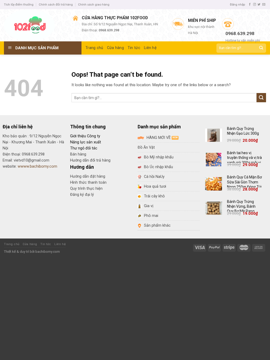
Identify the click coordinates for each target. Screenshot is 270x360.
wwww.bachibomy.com (37, 166)
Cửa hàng (30, 244)
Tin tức (45, 244)
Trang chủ (12, 244)
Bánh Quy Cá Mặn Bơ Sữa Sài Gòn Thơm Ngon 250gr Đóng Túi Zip (244, 184)
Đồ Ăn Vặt (146, 147)
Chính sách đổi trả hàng (56, 4)
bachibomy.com (47, 252)
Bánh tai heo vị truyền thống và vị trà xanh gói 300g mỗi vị (244, 157)
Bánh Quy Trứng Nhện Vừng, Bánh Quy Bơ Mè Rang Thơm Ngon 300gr (242, 209)
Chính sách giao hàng (93, 4)
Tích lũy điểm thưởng (18, 4)
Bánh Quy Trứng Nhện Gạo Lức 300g (243, 131)
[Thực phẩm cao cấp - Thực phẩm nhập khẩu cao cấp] (34, 25)
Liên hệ (60, 244)
